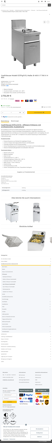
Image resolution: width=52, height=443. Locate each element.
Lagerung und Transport (6, 356)
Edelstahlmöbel (4, 351)
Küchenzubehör (4, 344)
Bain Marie (4, 266)
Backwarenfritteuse (7, 276)
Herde (3, 294)
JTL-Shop (45, 441)
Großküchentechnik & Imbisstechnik (9, 263)
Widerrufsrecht (38, 384)
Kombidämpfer (5, 331)
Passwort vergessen (7, 404)
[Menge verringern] (2, 112)
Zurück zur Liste (5, 10)
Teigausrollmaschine (7, 319)
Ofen (3, 306)
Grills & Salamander (6, 326)
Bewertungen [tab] (15, 121)
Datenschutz (12, 439)
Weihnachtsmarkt (6, 321)
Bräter (3, 269)
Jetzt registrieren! (11, 406)
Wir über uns (22, 377)
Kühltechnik (3, 334)
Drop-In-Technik (4, 339)
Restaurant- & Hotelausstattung (8, 346)
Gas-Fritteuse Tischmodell (8, 286)
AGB (36, 379)
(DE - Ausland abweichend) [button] (16, 107)
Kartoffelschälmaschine (7, 296)
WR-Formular (22, 375)
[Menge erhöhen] (23, 112)
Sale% (2, 361)
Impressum (5, 439)
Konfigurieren (39, 432)
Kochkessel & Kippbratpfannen (9, 329)
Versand (12, 98)
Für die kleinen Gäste (6, 259)
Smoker (4, 311)
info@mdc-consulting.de (8, 379)
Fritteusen (4, 274)
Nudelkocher (5, 304)
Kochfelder (4, 301)
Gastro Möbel (4, 261)
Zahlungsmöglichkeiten (24, 379)
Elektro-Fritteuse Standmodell (9, 279)
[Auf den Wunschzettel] (48, 22)
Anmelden (9, 402)
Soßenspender (5, 314)
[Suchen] (49, 5)
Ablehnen (39, 436)
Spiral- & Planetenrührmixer (8, 316)
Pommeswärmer (6, 289)
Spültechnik (3, 354)
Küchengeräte (4, 341)
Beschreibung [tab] (5, 121)
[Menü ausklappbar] (1, 1)
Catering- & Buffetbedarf (6, 336)
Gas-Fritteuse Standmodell (12, 84)
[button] (38, 1)
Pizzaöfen (4, 309)
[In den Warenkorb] (2, 18)
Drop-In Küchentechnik (7, 271)
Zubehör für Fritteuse (7, 291)
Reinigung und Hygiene (6, 359)
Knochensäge (5, 299)
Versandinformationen (24, 382)
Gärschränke (5, 324)
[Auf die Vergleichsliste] (44, 22)
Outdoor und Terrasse (6, 349)
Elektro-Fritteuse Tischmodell (9, 281)
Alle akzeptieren (39, 428)
